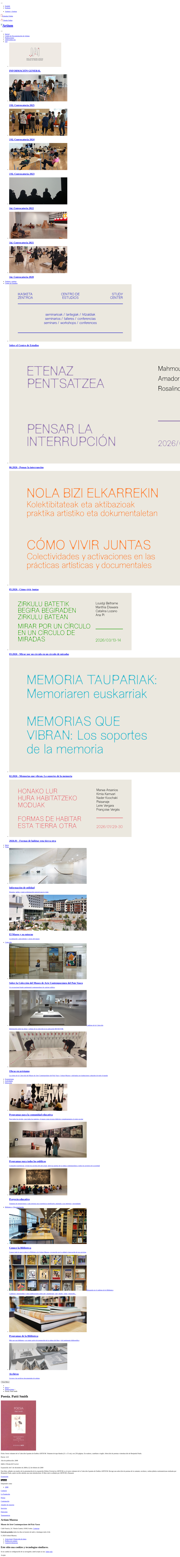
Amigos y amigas (10, 281)
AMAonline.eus (10, 40)
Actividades (9, 1081)
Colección (8, 942)
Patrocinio (4, 1512)
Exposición (4, 1476)
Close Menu (5, 1382)
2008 (6, 1487)
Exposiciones (9, 1079)
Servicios (4, 1508)
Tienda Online (7, 20)
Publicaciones (9, 38)
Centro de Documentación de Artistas (17, 36)
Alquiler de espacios (7, 1505)
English (7, 6)
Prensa (3, 1498)
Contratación (5, 1501)
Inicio (7, 845)
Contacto (4, 1491)
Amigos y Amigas (11, 11)
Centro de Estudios (11, 283)
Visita (7, 847)
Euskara (7, 8)
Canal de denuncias (11, 1543)
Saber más (49, 1552)
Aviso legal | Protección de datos (15, 1539)
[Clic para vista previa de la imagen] (18, 1450)
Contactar (36, 1528)
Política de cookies (11, 1541)
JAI (6, 41)
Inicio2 (7, 34)
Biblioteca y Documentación (14, 1207)
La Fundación (5, 1494)
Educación (8, 1083)
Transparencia (5, 1515)
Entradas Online (7, 16)
